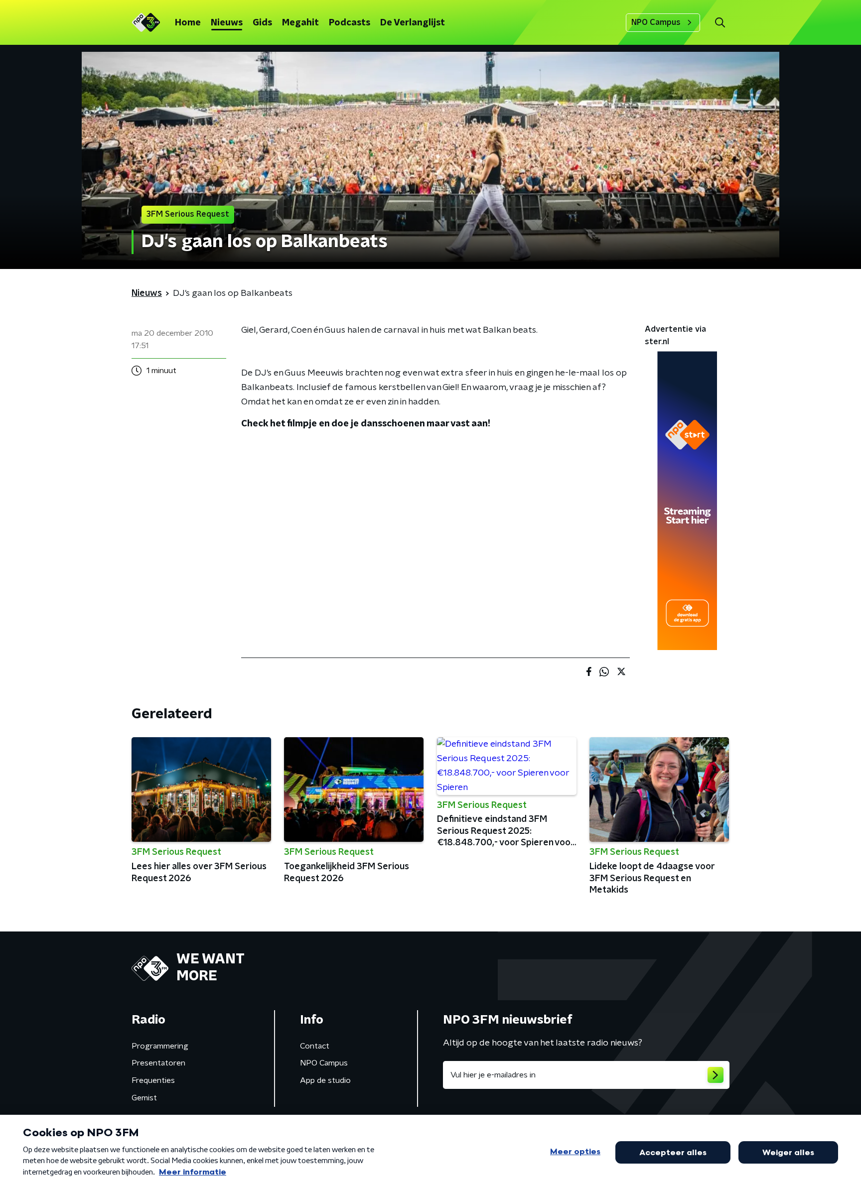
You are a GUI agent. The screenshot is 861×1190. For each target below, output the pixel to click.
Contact (314, 1046)
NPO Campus (656, 22)
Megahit (300, 22)
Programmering (160, 1046)
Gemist (144, 1098)
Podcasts (349, 22)
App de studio (325, 1080)
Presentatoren (158, 1063)
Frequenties (153, 1080)
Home (188, 22)
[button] (719, 22)
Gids (262, 22)
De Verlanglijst (412, 22)
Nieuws (227, 22)
